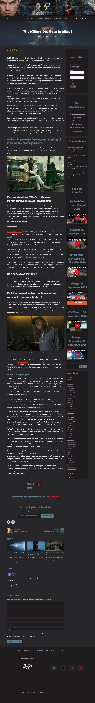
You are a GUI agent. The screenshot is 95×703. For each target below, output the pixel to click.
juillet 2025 (70, 402)
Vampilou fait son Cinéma (78, 114)
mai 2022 (69, 475)
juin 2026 (69, 380)
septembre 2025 (71, 398)
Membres (66, 18)
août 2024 (70, 425)
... (21, 559)
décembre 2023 (71, 442)
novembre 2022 (71, 469)
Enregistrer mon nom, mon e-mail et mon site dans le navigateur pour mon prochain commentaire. (34, 633)
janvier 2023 (70, 465)
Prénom (72, 70)
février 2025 (70, 413)
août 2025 (70, 400)
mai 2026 (69, 382)
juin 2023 (69, 454)
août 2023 (70, 450)
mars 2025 (70, 411)
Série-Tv (73, 83)
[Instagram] (80, 18)
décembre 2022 (71, 467)
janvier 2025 (70, 415)
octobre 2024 (71, 421)
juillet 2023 (70, 452)
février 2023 (70, 462)
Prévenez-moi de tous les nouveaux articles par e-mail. (22, 636)
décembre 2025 (71, 392)
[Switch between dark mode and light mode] (85, 18)
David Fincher (42, 83)
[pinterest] (82, 18)
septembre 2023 (71, 448)
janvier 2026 (70, 390)
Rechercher (83, 366)
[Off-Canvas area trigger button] (7, 18)
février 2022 (70, 477)
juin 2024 (69, 429)
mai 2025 (69, 406)
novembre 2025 (71, 394)
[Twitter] (78, 18)
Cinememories (78, 124)
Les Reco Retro (48, 18)
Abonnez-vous (47, 516)
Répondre (10, 580)
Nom (9, 620)
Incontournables (57, 18)
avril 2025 (69, 409)
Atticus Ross (11, 381)
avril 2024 (69, 433)
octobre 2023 (71, 446)
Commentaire (11, 603)
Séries (32, 18)
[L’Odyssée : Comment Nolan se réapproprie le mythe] (36, 546)
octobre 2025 (71, 396)
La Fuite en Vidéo (78, 131)
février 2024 (70, 438)
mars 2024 (70, 436)
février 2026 (70, 388)
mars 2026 (70, 386)
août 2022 (70, 473)
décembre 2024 (71, 417)
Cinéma (27, 18)
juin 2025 (69, 404)
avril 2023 (69, 458)
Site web (10, 629)
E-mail (9, 624)
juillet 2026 (70, 377)
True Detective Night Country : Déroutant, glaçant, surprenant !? (75, 149)
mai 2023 (69, 456)
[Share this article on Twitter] (13, 522)
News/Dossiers (39, 18)
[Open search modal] (87, 18)
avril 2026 (70, 384)
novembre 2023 (71, 444)
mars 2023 (70, 460)
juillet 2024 (70, 427)
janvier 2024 (70, 440)
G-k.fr (28, 692)
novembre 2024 (71, 419)
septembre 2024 (71, 423)
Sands (39, 36)
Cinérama (78, 117)
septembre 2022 (71, 471)
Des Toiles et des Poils (78, 127)
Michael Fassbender (14, 232)
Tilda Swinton (23, 362)
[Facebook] (76, 18)
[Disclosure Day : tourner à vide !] (16, 546)
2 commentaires (55, 36)
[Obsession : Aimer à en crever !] (55, 546)
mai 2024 (69, 431)
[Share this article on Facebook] (8, 522)
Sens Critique (52, 496)
